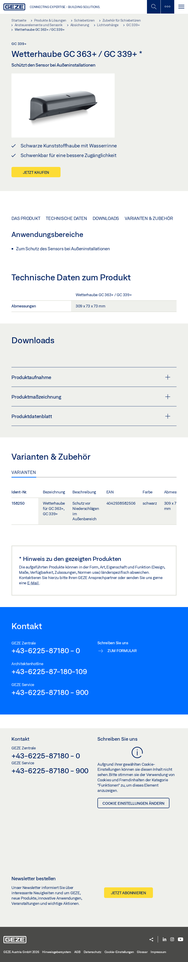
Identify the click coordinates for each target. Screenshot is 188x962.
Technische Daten (66, 218)
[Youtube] (180, 939)
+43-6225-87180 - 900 (49, 692)
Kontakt (20, 739)
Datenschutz (92, 952)
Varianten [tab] (23, 472)
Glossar (142, 952)
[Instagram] (172, 939)
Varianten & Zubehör (149, 218)
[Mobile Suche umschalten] (153, 7)
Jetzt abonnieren (128, 893)
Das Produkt (25, 218)
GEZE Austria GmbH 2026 (21, 952)
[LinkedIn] (164, 939)
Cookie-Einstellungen (119, 952)
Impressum (158, 952)
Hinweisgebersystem (56, 952)
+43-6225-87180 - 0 (45, 650)
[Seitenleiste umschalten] (167, 7)
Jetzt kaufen (36, 172)
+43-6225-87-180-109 (49, 671)
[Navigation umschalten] (181, 7)
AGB (77, 952)
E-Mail (33, 583)
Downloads (106, 218)
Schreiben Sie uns (117, 739)
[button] (151, 939)
